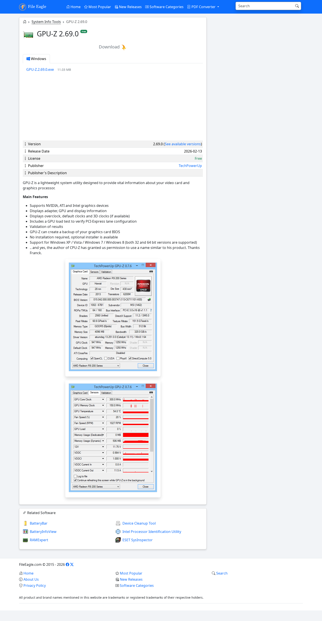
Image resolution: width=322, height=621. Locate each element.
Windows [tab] (38, 58)
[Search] (297, 6)
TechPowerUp (190, 165)
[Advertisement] (113, 106)
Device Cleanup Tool (139, 523)
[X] (72, 564)
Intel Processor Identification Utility (151, 531)
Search (222, 573)
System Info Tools (46, 21)
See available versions (183, 144)
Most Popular (99, 6)
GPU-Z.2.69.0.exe (40, 69)
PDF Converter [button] (203, 6)
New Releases (130, 6)
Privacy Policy (34, 585)
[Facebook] (67, 564)
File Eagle (36, 6)
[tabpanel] (114, 69)
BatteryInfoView (43, 531)
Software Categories (166, 6)
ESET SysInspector (137, 540)
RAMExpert (39, 540)
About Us (31, 579)
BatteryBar (39, 523)
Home (75, 6)
